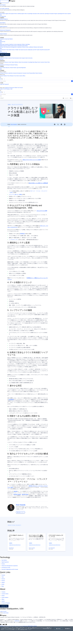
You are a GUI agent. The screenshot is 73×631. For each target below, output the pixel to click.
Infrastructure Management (5, 30)
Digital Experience (3, 26)
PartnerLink (12, 87)
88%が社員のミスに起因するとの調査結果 (38, 183)
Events (38, 62)
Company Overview (4, 73)
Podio (23, 45)
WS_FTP (5, 52)
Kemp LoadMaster (29, 47)
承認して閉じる (58, 628)
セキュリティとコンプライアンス (17, 104)
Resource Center (8, 62)
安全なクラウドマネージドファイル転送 (32, 159)
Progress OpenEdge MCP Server (60, 13)
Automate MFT (25, 50)
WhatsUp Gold (36, 47)
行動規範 (35, 626)
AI (0, 3)
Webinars (16, 62)
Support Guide (25, 58)
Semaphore (6, 44)
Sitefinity (9, 45)
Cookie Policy (22, 629)
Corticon (15, 44)
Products (2, 37)
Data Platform (2, 13)
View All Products (5, 54)
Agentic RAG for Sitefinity (16, 13)
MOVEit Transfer (17, 494)
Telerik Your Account (19, 87)
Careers (20, 75)
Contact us (4, 606)
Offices (23, 75)
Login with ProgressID (4, 84)
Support (1, 56)
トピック (66, 98)
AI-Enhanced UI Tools (4, 49)
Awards (2, 595)
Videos (20, 62)
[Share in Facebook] (55, 124)
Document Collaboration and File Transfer (9, 569)
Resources (2, 60)
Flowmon (24, 47)
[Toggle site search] (0, 90)
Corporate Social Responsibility (28, 73)
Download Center (18, 58)
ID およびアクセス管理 (42, 210)
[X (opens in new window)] (2, 624)
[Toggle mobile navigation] (1, 96)
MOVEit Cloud (25, 494)
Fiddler (17, 49)
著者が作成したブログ (20, 512)
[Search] (0, 77)
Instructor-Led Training (4, 64)
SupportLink (7, 87)
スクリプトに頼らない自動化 (15, 194)
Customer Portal (11, 58)
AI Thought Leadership (4, 8)
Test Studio (21, 49)
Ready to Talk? (10, 88)
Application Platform (21, 44)
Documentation (25, 62)
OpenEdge (27, 44)
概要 (63, 98)
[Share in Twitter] (58, 124)
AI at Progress (3, 4)
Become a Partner (9, 67)
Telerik (12, 45)
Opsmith (35, 14)
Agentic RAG (8, 13)
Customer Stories (43, 62)
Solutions (2, 17)
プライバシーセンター (8, 626)
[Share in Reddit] (65, 124)
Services (1, 59)
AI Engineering (3, 16)
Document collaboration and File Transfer (31, 49)
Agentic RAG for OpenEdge (26, 13)
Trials (2, 576)
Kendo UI (16, 45)
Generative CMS (36, 13)
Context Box (41, 13)
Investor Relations (3, 75)
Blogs (36, 62)
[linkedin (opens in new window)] (6, 624)
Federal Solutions (3, 33)
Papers (13, 62)
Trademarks (16, 620)
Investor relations (4, 597)
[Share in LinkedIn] (61, 124)
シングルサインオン (13, 239)
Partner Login (16, 67)
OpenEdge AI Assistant (49, 13)
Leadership (10, 73)
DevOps (1, 47)
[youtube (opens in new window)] (3, 624)
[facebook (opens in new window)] (0, 624)
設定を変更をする (67, 628)
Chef (4, 47)
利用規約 (2, 626)
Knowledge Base (31, 62)
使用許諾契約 (30, 626)
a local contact (5, 612)
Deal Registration (13, 68)
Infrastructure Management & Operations (14, 47)
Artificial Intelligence (4, 19)
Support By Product (4, 58)
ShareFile (20, 45)
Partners (2, 66)
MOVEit (26, 45)
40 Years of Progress (5, 602)
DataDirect (11, 44)
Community (30, 58)
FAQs (48, 62)
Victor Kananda (14, 124)
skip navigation (4, 1)
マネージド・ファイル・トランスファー (14, 525)
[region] (36, 628)
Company (2, 70)
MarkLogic (2, 44)
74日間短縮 (11, 399)
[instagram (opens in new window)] (5, 624)
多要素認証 (22, 233)
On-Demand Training (13, 64)
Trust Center (16, 75)
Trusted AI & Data (3, 38)
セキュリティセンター (17, 626)
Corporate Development (17, 73)
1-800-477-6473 (3, 88)
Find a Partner (3, 67)
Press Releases (10, 75)
